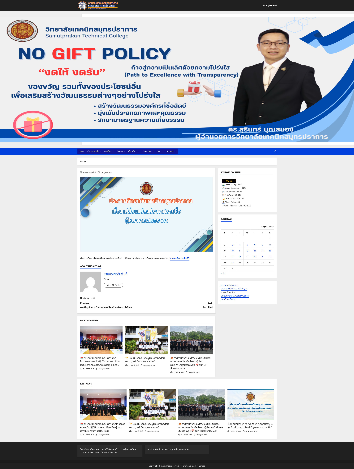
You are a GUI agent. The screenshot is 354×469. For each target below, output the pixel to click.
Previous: (106, 305)
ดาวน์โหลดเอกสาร (229, 285)
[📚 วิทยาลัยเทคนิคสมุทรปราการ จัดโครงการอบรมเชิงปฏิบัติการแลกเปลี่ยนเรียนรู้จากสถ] (101, 340)
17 (232, 256)
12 (247, 250)
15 (270, 250)
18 (240, 256)
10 (232, 250)
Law (158, 151)
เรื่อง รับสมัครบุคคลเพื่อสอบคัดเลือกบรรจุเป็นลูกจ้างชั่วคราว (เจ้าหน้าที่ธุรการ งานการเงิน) (250, 425)
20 (255, 256)
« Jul (223, 273)
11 (239, 250)
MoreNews (186, 465)
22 (270, 256)
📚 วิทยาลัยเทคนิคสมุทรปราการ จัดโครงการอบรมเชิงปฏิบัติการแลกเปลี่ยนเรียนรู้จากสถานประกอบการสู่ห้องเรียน (100, 361)
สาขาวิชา (107, 151)
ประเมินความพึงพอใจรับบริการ (235, 295)
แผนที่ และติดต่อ (228, 299)
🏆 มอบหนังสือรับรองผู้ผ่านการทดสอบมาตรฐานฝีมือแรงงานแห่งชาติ (145, 359)
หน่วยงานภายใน (93, 151)
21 (262, 256)
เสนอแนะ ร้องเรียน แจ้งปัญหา (234, 288)
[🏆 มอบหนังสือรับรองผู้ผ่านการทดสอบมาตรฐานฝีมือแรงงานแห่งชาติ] (146, 340)
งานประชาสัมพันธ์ (89, 172)
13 (255, 250)
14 (263, 250)
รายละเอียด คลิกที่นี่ (179, 258)
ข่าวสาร (120, 151)
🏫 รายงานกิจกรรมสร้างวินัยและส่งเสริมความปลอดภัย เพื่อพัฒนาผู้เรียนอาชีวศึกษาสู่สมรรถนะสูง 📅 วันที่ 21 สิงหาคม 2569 (190, 363)
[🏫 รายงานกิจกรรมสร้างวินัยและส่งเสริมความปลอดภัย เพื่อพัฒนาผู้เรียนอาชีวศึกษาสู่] (191, 340)
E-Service (147, 151)
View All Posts (113, 285)
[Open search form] (275, 151)
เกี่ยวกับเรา (132, 151)
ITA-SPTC (170, 151)
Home (81, 151)
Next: (208, 305)
